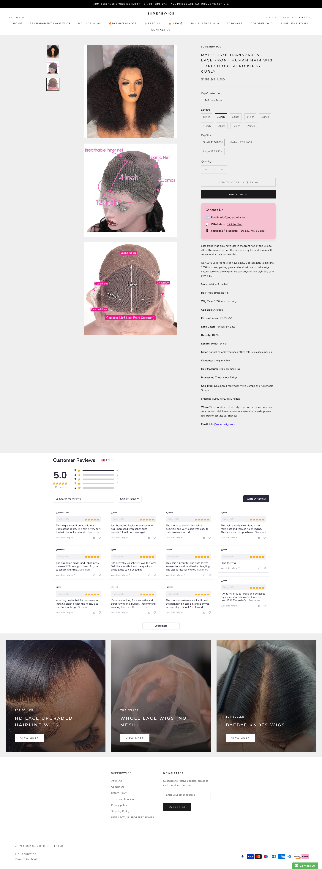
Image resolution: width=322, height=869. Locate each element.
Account (272, 17)
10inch (221, 117)
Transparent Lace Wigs (50, 23)
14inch (250, 117)
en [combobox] (108, 460)
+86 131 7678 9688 (252, 231)
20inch (221, 126)
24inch (251, 126)
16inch (265, 117)
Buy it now (238, 194)
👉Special (152, 23)
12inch (235, 117)
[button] (94, 470)
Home (17, 23)
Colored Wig (262, 23)
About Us (116, 780)
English (14, 17)
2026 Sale (235, 23)
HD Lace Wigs (89, 23)
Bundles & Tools (295, 23)
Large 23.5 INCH (212, 151)
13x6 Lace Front (212, 100)
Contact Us (117, 787)
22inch (236, 126)
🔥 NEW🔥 (175, 23)
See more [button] (93, 532)
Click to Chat (234, 224)
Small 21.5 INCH (213, 142)
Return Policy (119, 793)
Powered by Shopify (27, 859)
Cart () (306, 17)
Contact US (161, 29)
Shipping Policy (120, 811)
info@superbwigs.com (233, 217)
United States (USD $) (30, 846)
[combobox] (129, 499)
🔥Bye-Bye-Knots (123, 23)
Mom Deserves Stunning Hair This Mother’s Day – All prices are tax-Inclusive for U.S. (161, 4)
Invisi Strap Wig (205, 23)
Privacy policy (119, 805)
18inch (207, 126)
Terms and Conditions (124, 799)
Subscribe (177, 807)
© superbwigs (25, 854)
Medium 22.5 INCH (241, 142)
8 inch (206, 117)
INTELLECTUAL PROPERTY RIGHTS (132, 817)
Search (288, 17)
